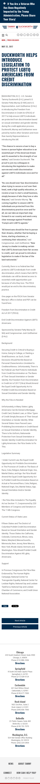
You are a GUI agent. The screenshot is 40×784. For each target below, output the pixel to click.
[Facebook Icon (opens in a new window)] (21, 34)
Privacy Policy (28, 778)
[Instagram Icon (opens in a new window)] (34, 34)
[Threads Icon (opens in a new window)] (37, 34)
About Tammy (24, 763)
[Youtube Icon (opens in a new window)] (31, 34)
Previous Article (20, 627)
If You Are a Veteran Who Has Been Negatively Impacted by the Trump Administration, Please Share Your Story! (19, 11)
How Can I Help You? (26, 772)
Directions (20, 663)
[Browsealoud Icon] (18, 34)
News (3, 40)
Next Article (20, 620)
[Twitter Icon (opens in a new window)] (27, 34)
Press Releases (13, 40)
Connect (7, 772)
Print (5, 606)
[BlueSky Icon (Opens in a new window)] (24, 34)
